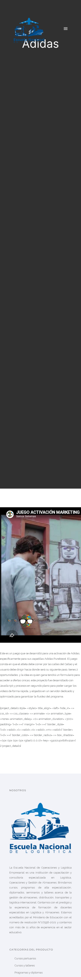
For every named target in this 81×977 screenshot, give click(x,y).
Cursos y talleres (25, 965)
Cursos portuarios (25, 958)
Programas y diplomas (29, 972)
